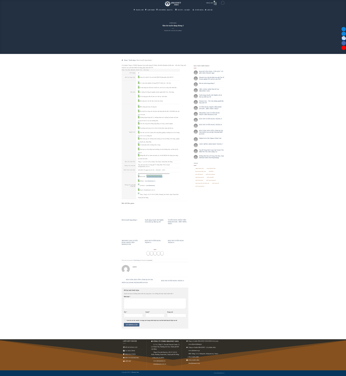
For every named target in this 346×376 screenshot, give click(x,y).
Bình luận (127, 296)
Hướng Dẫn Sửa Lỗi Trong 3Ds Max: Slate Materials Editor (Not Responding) (211, 156)
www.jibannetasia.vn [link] (150, 181)
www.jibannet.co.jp (194, 350)
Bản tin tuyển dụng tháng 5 (129, 220)
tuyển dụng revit (215, 183)
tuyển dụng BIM (210, 177)
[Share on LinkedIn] (162, 253)
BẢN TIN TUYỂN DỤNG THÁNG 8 (210, 124)
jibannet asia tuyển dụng (200, 171)
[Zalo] (343, 38)
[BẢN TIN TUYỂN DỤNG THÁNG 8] (178, 233)
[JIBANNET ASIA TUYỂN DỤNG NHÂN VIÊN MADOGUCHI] (132, 233)
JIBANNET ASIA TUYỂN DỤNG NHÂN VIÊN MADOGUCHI (130, 242)
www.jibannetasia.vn (159, 361)
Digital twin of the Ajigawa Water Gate (210, 138)
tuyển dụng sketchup (199, 186)
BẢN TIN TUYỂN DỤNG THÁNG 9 (172, 280)
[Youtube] (343, 48)
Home (126, 60)
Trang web (170, 312)
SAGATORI (211, 171)
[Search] (222, 3)
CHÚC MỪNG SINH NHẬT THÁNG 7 (211, 144)
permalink (149, 260)
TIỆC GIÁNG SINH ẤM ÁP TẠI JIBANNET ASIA (209, 90)
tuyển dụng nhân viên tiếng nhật (202, 183)
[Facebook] (343, 43)
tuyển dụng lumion (199, 180)
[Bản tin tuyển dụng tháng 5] (132, 212)
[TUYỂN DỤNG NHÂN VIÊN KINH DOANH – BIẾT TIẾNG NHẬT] (178, 212)
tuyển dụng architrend (210, 174)
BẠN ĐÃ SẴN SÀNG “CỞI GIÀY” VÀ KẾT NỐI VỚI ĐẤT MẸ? (211, 72)
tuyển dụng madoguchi (211, 180)
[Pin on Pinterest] (158, 253)
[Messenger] (343, 34)
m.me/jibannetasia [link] (150, 185)
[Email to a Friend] (155, 253)
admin (180, 30)
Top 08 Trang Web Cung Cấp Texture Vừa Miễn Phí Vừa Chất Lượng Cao (211, 150)
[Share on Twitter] (151, 253)
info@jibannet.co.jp (194, 363)
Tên (125, 312)
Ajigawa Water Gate (199, 168)
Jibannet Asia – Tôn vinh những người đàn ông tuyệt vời (211, 101)
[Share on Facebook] (148, 253)
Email (148, 312)
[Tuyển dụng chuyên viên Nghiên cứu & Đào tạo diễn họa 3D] (155, 212)
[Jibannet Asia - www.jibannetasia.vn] (173, 3)
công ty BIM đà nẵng (211, 168)
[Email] (343, 29)
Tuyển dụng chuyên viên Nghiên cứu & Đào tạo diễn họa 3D (210, 96)
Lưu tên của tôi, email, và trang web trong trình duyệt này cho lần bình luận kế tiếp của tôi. (152, 320)
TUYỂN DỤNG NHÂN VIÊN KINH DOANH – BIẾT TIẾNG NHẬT (177, 221)
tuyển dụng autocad (199, 177)
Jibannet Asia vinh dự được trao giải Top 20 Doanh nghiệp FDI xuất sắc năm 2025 (211, 78)
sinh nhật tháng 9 (199, 174)
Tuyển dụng (173, 23)
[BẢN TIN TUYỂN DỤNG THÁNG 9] (155, 233)
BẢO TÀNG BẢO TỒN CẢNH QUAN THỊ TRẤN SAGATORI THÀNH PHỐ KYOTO (211, 132)
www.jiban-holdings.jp (195, 344)
